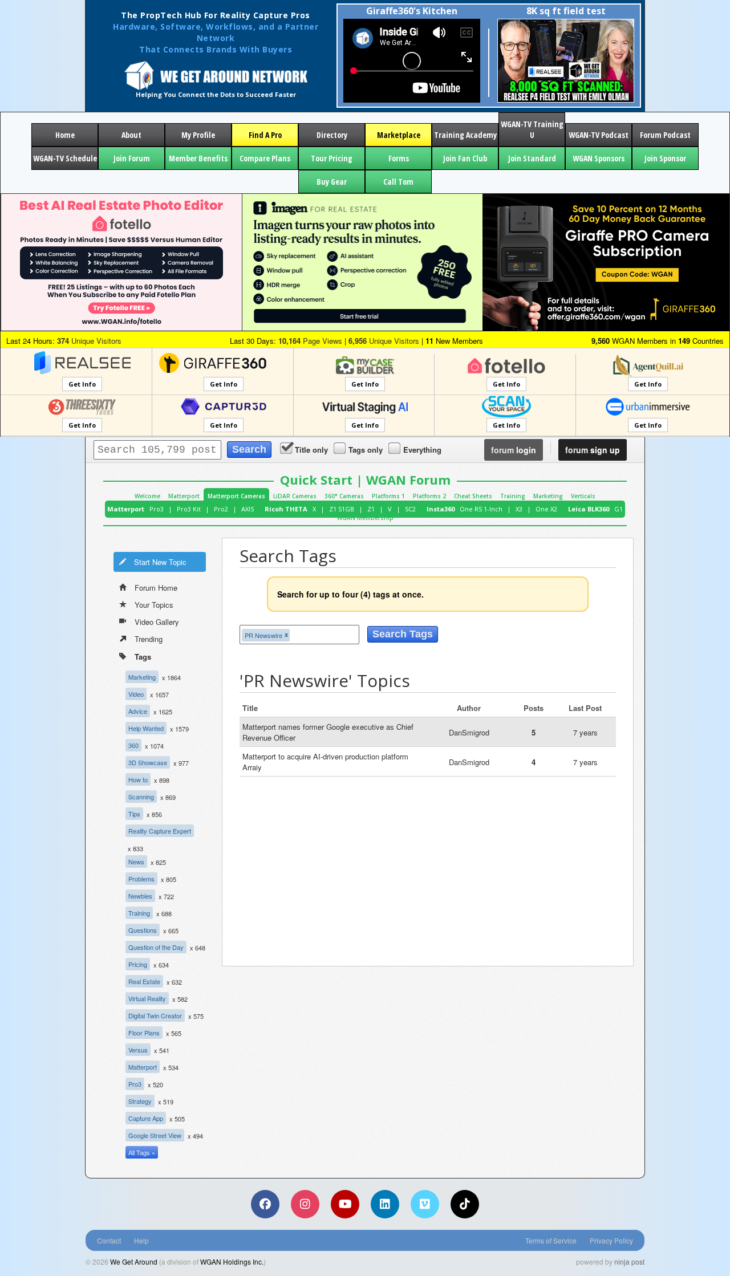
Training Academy (465, 134)
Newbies (140, 895)
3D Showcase (147, 762)
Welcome (147, 496)
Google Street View (154, 1135)
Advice (137, 711)
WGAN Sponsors (598, 158)
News (136, 861)
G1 (618, 509)
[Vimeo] (425, 1204)
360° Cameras (344, 496)
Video (136, 693)
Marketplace (398, 134)
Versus (138, 1049)
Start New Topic (160, 561)
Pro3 (156, 509)
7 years (585, 732)
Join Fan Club (465, 158)
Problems (141, 878)
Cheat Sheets (473, 496)
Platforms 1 (388, 496)
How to (138, 779)
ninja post (629, 1261)
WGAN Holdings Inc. (231, 1261)
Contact (109, 1240)
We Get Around (133, 1261)
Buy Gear (332, 181)
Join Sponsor (665, 158)
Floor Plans (144, 1032)
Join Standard (532, 158)
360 (133, 745)
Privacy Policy (611, 1240)
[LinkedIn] (385, 1204)
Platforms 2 (429, 496)
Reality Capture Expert (159, 830)
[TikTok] (465, 1204)
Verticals (583, 496)
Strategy (140, 1101)
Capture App (145, 1118)
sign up (592, 450)
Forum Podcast (665, 134)
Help (141, 1240)
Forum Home (156, 587)
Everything (422, 449)
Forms (398, 158)
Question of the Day (156, 947)
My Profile (198, 134)
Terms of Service (551, 1240)
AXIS (247, 509)
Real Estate (144, 981)
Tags (143, 656)
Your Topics (154, 604)
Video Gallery (157, 621)
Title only (311, 449)
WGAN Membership (365, 518)
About (131, 134)
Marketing (548, 496)
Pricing (137, 964)
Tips (134, 813)
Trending (149, 638)
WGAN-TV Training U (532, 129)
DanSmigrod (469, 732)
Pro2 (221, 509)
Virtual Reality (147, 998)
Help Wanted (146, 728)
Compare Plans (265, 158)
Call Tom (398, 181)
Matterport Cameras (236, 496)
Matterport (184, 496)
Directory (332, 134)
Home (65, 134)
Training (512, 496)
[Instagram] (305, 1204)
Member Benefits (198, 158)
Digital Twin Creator (155, 1015)
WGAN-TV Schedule (65, 158)
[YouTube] (345, 1204)
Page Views (310, 340)
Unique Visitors (89, 340)
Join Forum (131, 158)
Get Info (82, 384)
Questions (142, 929)
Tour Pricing (331, 158)
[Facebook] (265, 1204)
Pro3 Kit (189, 509)
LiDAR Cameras (295, 496)
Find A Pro (265, 134)
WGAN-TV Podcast (598, 134)
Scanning (141, 796)
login (513, 450)
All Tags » (141, 1152)
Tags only (365, 449)
